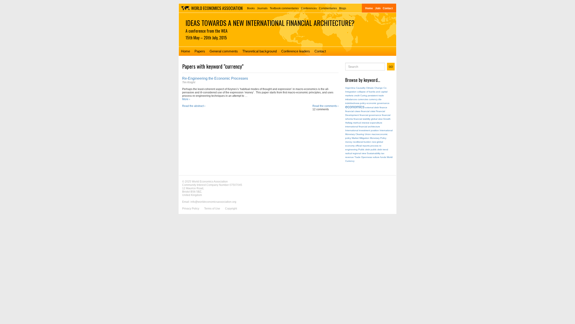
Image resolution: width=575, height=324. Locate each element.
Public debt (364, 149)
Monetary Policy (378, 138)
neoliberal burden (362, 142)
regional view (359, 153)
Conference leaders (295, 51)
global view (377, 119)
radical (348, 153)
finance (383, 107)
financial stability (362, 119)
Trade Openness (363, 157)
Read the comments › (325, 106)
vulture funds (379, 157)
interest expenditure (372, 123)
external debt (372, 107)
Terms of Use (212, 208)
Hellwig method (353, 123)
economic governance (378, 103)
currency (373, 99)
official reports (362, 145)
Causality (360, 88)
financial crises (352, 111)
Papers (200, 51)
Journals (262, 8)
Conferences (309, 8)
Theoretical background (259, 51)
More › (186, 99)
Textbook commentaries (284, 8)
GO (391, 66)
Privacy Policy (190, 208)
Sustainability (373, 153)
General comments (224, 51)
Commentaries (328, 8)
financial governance (370, 115)
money (348, 142)
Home (369, 8)
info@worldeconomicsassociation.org (213, 201)
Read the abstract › (193, 106)
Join (377, 8)
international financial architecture (362, 126)
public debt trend (379, 149)
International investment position (362, 130)
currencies (363, 99)
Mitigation (364, 138)
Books (251, 8)
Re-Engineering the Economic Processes (215, 78)
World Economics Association (217, 8)
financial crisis (368, 111)
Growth (387, 119)
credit (357, 95)
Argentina (350, 88)
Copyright (231, 208)
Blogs (342, 8)
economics (355, 107)
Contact (388, 8)
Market (355, 138)
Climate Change (374, 88)
